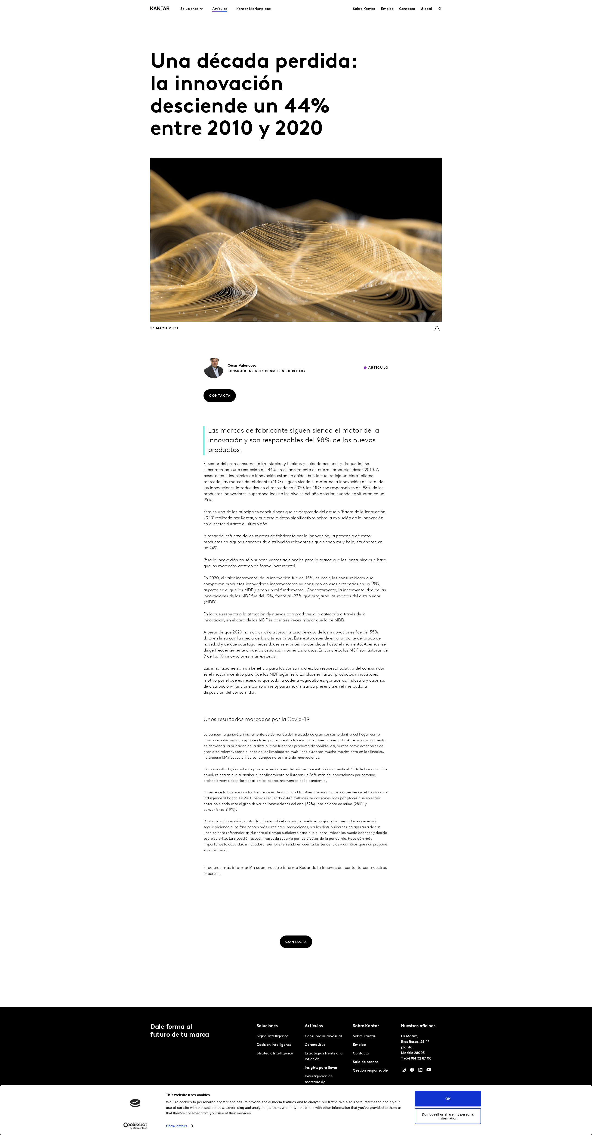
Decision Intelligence (274, 1045)
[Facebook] (412, 1071)
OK (448, 1099)
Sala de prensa (366, 1062)
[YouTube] (429, 1071)
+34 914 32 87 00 (418, 1058)
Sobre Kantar (364, 9)
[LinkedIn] (420, 1071)
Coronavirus (315, 1045)
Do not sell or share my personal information (448, 1116)
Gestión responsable (370, 1071)
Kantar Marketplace (253, 9)
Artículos (219, 9)
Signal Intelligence (272, 1036)
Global (426, 9)
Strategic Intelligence (275, 1053)
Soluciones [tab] (189, 9)
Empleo (387, 9)
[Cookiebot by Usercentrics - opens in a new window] (135, 1126)
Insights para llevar (321, 1068)
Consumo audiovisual (323, 1036)
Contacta (407, 9)
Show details (176, 1126)
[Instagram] (404, 1071)
